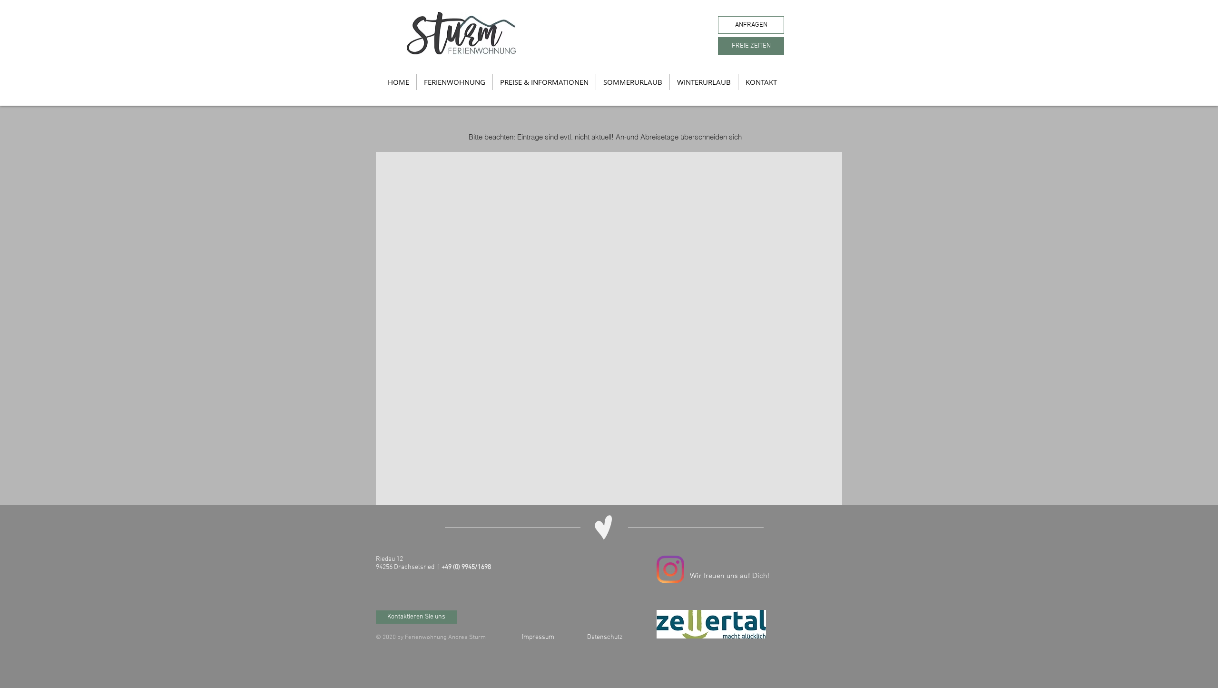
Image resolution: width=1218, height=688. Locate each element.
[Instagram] (670, 569)
